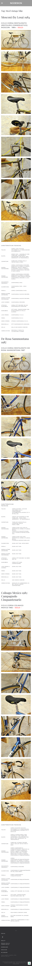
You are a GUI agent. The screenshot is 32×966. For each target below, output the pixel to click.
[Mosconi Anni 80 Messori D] (16, 104)
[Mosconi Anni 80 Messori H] (16, 189)
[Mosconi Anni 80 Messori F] (16, 146)
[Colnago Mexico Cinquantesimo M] (16, 811)
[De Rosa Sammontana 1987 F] (16, 469)
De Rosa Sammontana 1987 (15, 340)
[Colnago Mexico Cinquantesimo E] (16, 704)
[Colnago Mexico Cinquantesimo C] (16, 662)
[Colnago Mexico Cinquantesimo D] (16, 683)
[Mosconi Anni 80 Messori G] (16, 168)
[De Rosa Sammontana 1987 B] (16, 384)
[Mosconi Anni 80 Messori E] (16, 125)
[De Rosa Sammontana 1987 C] (16, 405)
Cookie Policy (5, 944)
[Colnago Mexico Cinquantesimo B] (16, 640)
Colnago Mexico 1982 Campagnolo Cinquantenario (14, 596)
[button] (2, 3)
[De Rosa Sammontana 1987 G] (16, 490)
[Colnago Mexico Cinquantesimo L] (16, 790)
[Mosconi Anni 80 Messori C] (16, 83)
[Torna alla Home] (16, 3)
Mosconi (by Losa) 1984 (15, 17)
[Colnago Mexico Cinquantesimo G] (16, 747)
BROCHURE (4, 949)
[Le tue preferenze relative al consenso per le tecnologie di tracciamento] (29, 963)
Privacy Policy (5, 943)
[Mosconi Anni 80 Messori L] (16, 232)
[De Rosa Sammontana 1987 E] (16, 448)
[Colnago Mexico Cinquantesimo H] (16, 768)
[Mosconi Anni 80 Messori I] (16, 210)
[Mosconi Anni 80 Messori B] (16, 61)
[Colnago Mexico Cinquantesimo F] (16, 726)
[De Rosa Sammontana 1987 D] (16, 426)
